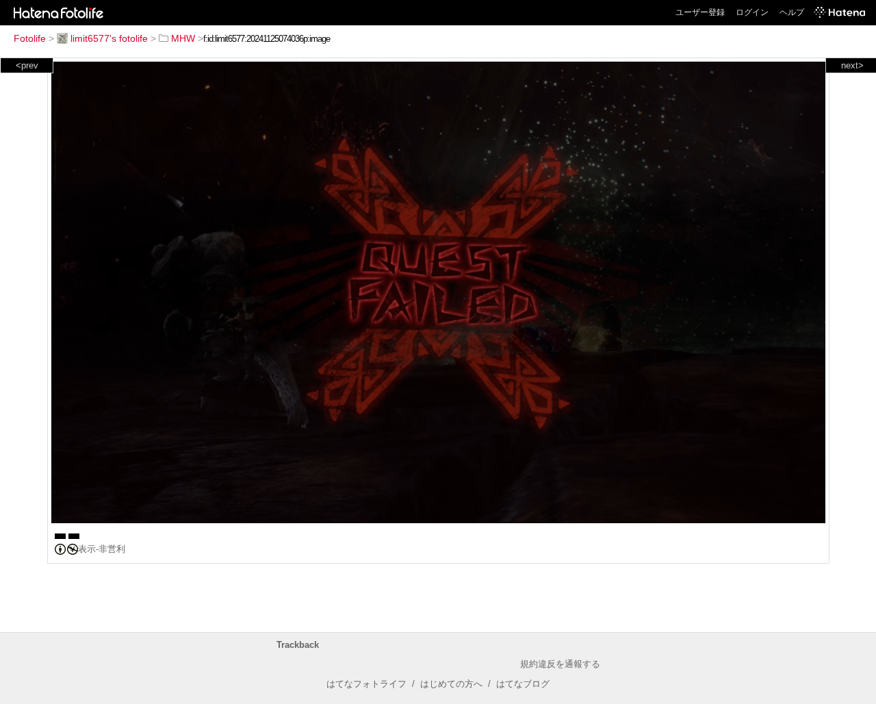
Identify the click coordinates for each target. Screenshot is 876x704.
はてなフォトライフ (366, 684)
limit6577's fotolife (109, 38)
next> (852, 65)
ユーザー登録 (700, 12)
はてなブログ (523, 684)
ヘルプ (792, 12)
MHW (183, 38)
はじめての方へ (451, 684)
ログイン (752, 12)
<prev (27, 65)
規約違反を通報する (560, 664)
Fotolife (30, 38)
